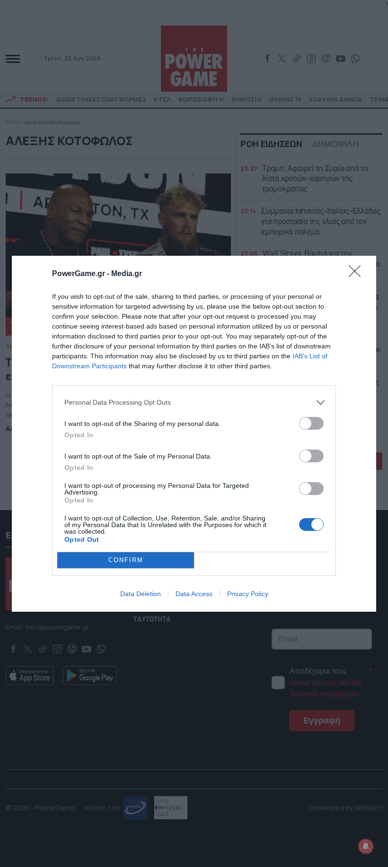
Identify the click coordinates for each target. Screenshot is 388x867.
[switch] (311, 423)
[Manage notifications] (365, 846)
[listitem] (194, 402)
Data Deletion (140, 594)
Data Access (194, 594)
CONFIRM (125, 560)
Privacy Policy (247, 594)
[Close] (358, 274)
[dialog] (194, 434)
